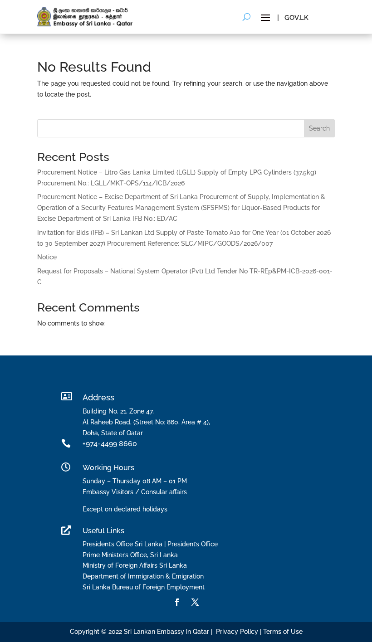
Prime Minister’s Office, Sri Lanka (130, 555)
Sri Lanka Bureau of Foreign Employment (144, 587)
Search (319, 128)
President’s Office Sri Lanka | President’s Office (150, 544)
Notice (47, 257)
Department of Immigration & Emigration (143, 576)
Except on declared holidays (125, 509)
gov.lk (296, 18)
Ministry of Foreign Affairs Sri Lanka (135, 565)
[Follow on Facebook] (177, 602)
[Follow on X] (195, 602)
